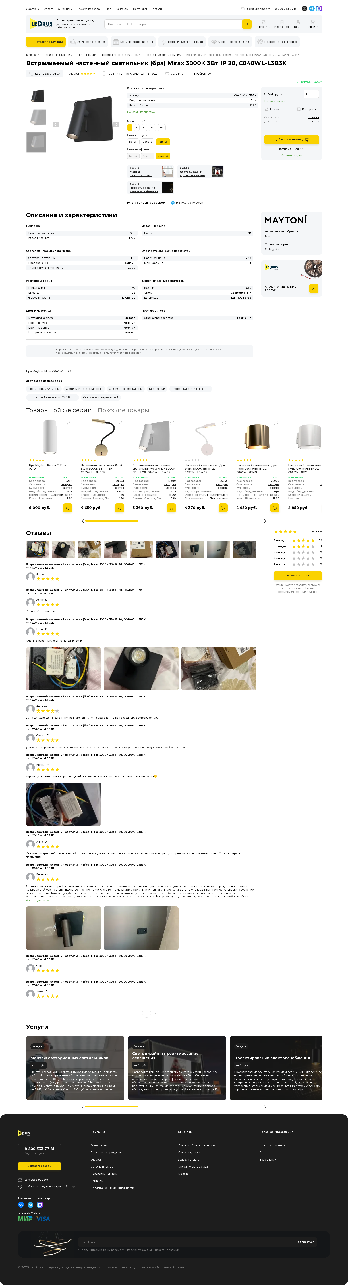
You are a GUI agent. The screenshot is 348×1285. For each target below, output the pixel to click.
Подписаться (305, 1242)
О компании (66, 8)
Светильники (86, 54)
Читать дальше (36, 900)
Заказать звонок (39, 1166)
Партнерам (140, 8)
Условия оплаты (188, 1159)
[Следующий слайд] (116, 124)
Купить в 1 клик (290, 149)
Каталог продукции (49, 41)
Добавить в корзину (288, 139)
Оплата (48, 8)
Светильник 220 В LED (43, 388)
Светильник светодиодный (84, 388)
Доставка (32, 8)
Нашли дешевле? (275, 101)
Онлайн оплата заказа (193, 1166)
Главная (31, 54)
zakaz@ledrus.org (258, 8)
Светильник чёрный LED (125, 388)
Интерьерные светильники (120, 54)
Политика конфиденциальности (112, 1188)
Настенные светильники (162, 54)
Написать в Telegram (190, 202)
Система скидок (291, 155)
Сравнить (177, 73)
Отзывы (96, 1159)
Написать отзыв (298, 575)
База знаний (268, 1159)
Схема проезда (89, 8)
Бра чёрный (157, 388)
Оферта (183, 1173)
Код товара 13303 (47, 73)
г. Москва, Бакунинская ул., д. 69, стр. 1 (51, 1186)
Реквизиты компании (105, 1173)
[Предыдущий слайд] (56, 124)
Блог (107, 8)
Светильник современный (100, 397)
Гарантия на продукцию (107, 1152)
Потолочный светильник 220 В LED (52, 397)
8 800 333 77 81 (286, 8)
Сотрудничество (102, 1166)
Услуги (157, 8)
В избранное (202, 73)
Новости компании (272, 1145)
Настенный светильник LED (191, 388)
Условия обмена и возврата (197, 1145)
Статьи (264, 1152)
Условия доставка (190, 1152)
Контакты (121, 8)
